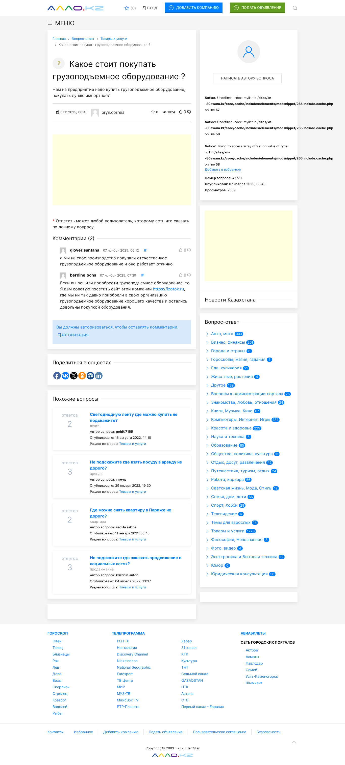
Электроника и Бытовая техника (243, 556)
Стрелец (60, 693)
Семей (251, 670)
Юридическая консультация (239, 573)
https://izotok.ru (168, 288)
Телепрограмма (128, 633)
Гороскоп (57, 633)
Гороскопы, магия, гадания (237, 359)
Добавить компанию (197, 7)
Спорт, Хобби (224, 505)
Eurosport (125, 674)
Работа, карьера (227, 479)
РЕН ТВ (123, 641)
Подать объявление (261, 7)
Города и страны (227, 350)
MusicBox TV (127, 700)
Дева (57, 674)
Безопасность (269, 732)
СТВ (184, 700)
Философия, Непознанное (236, 539)
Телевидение (223, 513)
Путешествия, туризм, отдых (239, 470)
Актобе (252, 650)
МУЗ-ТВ (123, 693)
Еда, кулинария (226, 367)
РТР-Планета (128, 706)
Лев (56, 667)
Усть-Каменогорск (262, 676)
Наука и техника (227, 436)
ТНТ (184, 667)
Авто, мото (221, 333)
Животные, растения (231, 376)
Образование (223, 445)
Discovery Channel (132, 654)
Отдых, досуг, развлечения (237, 462)
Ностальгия (127, 647)
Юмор (216, 565)
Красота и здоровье (231, 427)
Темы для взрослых (230, 522)
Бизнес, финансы (227, 342)
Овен (57, 641)
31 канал (188, 647)
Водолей (60, 706)
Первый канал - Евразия (202, 706)
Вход (151, 8)
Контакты (55, 732)
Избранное (83, 732)
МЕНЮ (65, 23)
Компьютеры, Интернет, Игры (240, 419)
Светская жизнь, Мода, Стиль (241, 487)
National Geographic (134, 667)
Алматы (252, 656)
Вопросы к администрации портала (246, 393)
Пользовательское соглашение (219, 732)
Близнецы (61, 654)
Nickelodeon (127, 661)
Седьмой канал (194, 674)
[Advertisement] (122, 169)
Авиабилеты (253, 633)
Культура (189, 661)
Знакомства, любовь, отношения (243, 402)
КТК (184, 654)
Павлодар (254, 663)
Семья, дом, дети (228, 496)
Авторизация (74, 335)
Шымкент (254, 683)
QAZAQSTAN (192, 680)
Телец (58, 647)
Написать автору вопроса (247, 78)
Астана (187, 693)
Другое (218, 385)
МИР (121, 687)
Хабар (186, 641)
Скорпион (61, 687)
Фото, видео (223, 548)
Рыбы (57, 713)
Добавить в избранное (223, 169)
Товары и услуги (132, 444)
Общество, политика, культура (241, 453)
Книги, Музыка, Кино (231, 410)
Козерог (59, 700)
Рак (56, 661)
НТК (184, 687)
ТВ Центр (125, 680)
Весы (57, 680)
